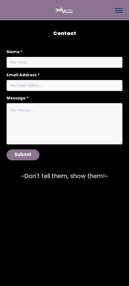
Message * (17, 98)
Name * (14, 52)
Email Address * (23, 75)
